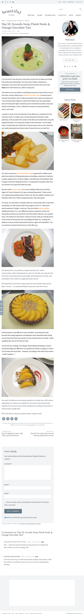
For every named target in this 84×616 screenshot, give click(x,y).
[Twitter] (2, 2)
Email (6, 493)
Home (59, 2)
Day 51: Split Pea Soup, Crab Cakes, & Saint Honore (12, 434)
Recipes (31, 15)
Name (6, 485)
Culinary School (11, 20)
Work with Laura (70, 2)
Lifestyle (62, 15)
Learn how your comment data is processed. (30, 524)
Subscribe (78, 2)
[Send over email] (16, 418)
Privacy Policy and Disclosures (35, 613)
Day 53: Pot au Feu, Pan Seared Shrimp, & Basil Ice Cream (42, 434)
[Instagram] (10, 2)
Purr (81, 613)
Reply (37, 556)
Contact (64, 2)
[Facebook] (5, 2)
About (78, 15)
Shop (71, 15)
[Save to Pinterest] (3, 418)
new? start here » (70, 60)
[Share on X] (12, 418)
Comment (8, 464)
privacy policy (24, 33)
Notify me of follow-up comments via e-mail (21, 517)
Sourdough (50, 15)
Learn (39, 15)
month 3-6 (21, 20)
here (36, 225)
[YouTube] (13, 2)
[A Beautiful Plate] (11, 11)
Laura (4, 31)
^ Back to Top (6, 613)
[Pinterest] (7, 2)
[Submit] (80, 9)
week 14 (27, 20)
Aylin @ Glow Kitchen (12, 556)
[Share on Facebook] (7, 418)
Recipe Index (21, 613)
